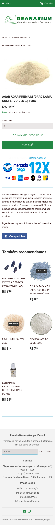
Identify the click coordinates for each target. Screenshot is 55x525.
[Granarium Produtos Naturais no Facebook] (24, 511)
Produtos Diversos (19, 37)
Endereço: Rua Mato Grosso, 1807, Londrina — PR (27, 477)
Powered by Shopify (42, 520)
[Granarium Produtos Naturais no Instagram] (29, 511)
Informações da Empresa (27, 501)
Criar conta (45, 451)
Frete (4, 112)
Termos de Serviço (27, 497)
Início (4, 37)
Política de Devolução (27, 488)
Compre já (27, 144)
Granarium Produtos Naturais (20, 520)
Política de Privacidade (27, 492)
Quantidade (7, 120)
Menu (8, 3)
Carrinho (48, 3)
